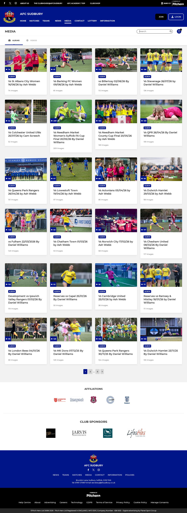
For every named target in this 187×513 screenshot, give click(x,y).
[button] (23, 21)
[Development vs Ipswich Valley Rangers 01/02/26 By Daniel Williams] (26, 275)
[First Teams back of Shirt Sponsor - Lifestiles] (136, 434)
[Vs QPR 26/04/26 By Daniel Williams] (161, 111)
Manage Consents (160, 502)
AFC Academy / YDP (76, 3)
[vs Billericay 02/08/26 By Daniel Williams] (116, 60)
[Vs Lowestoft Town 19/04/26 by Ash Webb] (71, 169)
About (37, 502)
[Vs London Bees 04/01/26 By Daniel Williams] (26, 329)
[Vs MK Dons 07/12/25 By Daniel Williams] (71, 329)
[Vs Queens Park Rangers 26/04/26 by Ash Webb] (26, 169)
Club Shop (95, 3)
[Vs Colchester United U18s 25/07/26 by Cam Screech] (26, 111)
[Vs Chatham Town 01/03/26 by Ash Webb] (71, 220)
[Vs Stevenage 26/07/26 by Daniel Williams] (161, 60)
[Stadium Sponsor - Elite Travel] (51, 434)
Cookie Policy (140, 502)
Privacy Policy (123, 502)
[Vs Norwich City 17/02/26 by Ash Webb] (116, 220)
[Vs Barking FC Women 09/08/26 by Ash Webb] (71, 60)
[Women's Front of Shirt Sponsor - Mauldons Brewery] (108, 434)
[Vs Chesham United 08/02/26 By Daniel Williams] (161, 220)
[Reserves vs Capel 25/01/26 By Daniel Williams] (71, 275)
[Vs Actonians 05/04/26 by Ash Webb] (116, 169)
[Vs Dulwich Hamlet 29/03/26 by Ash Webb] (161, 169)
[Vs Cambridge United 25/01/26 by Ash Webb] (116, 275)
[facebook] (4, 3)
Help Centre (25, 502)
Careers (63, 502)
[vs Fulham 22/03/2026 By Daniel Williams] (26, 220)
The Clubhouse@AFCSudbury (48, 3)
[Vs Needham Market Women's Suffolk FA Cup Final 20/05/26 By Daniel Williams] (71, 111)
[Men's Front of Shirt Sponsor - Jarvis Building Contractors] (79, 434)
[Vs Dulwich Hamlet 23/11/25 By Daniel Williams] (161, 329)
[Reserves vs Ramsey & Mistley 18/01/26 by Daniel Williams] (161, 275)
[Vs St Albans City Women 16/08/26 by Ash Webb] (26, 60)
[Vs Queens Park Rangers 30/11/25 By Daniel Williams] (116, 329)
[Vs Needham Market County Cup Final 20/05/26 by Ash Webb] (116, 111)
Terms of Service (104, 502)
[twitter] (10, 3)
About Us (24, 3)
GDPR (89, 502)
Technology (77, 502)
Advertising (50, 502)
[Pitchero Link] (178, 4)
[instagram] (16, 3)
